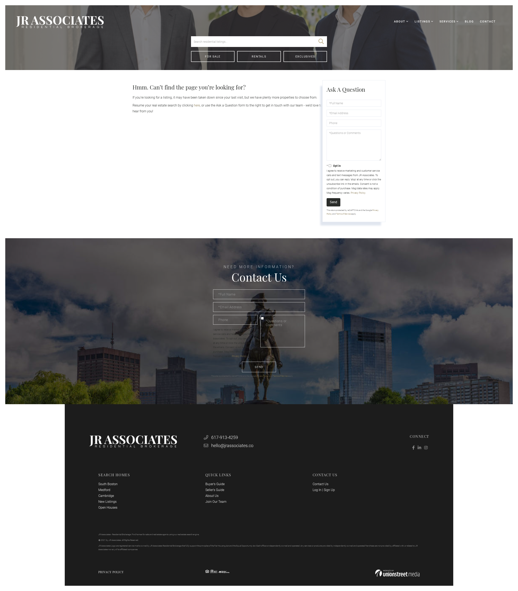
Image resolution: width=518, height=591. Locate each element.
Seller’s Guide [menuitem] (214, 490)
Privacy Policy (358, 192)
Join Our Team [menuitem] (215, 502)
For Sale (213, 56)
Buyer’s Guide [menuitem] (215, 484)
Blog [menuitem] (469, 21)
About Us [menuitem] (212, 496)
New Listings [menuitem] (107, 502)
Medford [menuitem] (104, 490)
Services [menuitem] (447, 21)
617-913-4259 (224, 437)
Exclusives (305, 56)
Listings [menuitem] (422, 21)
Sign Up (329, 490)
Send (333, 202)
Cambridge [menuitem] (106, 496)
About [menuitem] (399, 21)
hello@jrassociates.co (232, 445)
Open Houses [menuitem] (107, 507)
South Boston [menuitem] (108, 484)
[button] (321, 41)
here (197, 105)
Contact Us (320, 484)
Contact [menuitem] (488, 21)
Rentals (259, 56)
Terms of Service (343, 214)
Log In (317, 490)
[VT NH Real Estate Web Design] (397, 573)
